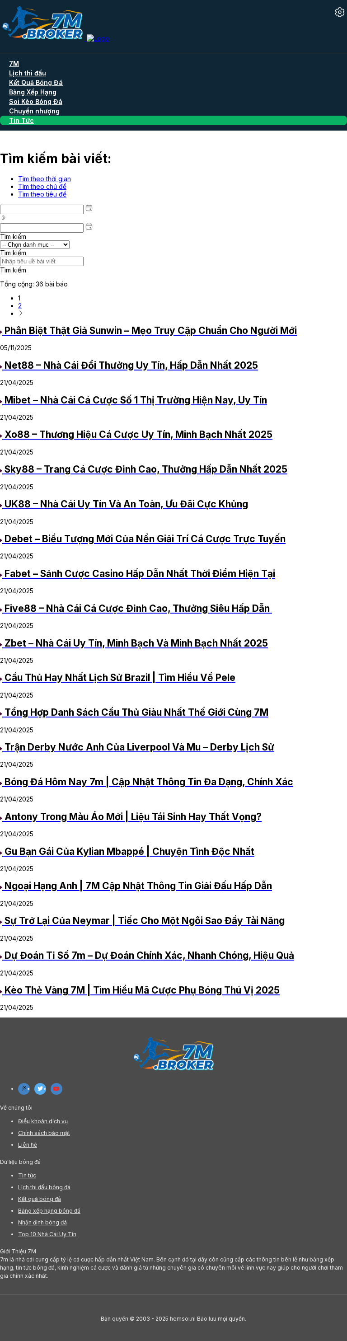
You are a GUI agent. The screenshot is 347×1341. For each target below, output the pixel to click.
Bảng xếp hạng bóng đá (49, 1210)
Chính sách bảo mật (44, 1133)
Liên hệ (27, 1144)
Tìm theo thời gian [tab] (44, 179)
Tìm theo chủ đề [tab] (42, 186)
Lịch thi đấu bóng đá (44, 1187)
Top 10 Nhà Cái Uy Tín (47, 1234)
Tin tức (27, 1175)
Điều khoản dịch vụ (43, 1121)
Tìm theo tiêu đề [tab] (42, 194)
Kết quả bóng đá (39, 1199)
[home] (54, 38)
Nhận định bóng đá (42, 1222)
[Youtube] (56, 1089)
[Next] (20, 313)
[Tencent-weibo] (24, 1089)
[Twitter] (40, 1089)
